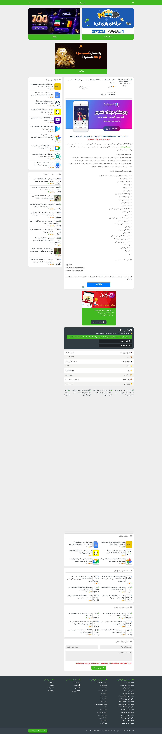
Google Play (124, 345)
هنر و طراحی (103, 94)
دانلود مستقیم (97, 322)
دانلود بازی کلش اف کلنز (127, 718)
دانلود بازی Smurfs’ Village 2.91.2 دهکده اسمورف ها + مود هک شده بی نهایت (42, 261)
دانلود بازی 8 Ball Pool (127, 710)
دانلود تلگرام (103, 685)
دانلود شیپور (103, 720)
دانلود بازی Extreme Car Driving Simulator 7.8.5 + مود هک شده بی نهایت (43, 240)
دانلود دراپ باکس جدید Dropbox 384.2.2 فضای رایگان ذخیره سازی (113, 588)
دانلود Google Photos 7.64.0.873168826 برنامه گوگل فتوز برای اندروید (113, 560)
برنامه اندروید (111, 94)
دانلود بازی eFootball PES (126, 702)
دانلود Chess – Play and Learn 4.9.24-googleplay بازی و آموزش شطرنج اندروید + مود (42, 251)
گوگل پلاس (75, 691)
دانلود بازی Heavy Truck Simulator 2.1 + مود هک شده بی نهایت (113, 631)
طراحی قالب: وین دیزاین (37, 731)
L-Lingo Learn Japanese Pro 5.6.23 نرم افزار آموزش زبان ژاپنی (80, 588)
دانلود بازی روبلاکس (128, 693)
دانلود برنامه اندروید (101, 683)
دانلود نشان (103, 699)
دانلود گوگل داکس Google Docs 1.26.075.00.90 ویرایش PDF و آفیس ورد (80, 543)
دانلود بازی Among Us (127, 712)
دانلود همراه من (102, 715)
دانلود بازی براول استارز (127, 715)
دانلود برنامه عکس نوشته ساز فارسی (104, 276)
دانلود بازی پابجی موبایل (127, 685)
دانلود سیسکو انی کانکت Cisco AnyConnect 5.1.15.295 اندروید (115, 552)
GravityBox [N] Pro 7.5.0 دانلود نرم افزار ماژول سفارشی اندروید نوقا (113, 597)
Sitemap (51, 691)
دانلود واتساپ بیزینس (101, 704)
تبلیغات (52, 685)
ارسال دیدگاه (98, 668)
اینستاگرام (127, 147)
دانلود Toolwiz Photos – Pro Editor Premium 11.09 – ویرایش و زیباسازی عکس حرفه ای (79, 579)
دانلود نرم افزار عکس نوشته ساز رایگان (89, 276)
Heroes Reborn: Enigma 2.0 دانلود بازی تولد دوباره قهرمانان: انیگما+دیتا (80, 623)
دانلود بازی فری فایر (128, 688)
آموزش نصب (124, 341)
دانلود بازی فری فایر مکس (127, 699)
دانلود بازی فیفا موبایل (128, 723)
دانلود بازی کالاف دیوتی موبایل (125, 704)
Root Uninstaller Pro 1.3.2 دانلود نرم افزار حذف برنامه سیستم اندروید (80, 597)
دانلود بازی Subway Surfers (126, 707)
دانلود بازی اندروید (129, 683)
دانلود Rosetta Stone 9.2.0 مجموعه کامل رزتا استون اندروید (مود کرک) (113, 543)
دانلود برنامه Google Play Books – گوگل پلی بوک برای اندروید (42, 127)
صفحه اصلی (50, 683)
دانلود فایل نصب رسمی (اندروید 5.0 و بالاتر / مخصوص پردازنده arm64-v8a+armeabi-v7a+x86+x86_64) (98, 337)
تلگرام (121, 147)
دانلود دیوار (104, 693)
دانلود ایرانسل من (102, 712)
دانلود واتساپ (103, 688)
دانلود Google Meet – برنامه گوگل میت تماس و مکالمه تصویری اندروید (81, 560)
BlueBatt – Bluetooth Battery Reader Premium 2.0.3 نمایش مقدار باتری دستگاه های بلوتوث (113, 579)
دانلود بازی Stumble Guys (126, 696)
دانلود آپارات (103, 723)
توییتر (77, 688)
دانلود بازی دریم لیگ (128, 691)
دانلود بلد (104, 707)
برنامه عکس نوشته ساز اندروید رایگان (119, 276)
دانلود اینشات (103, 702)
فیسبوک (76, 685)
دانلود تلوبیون (103, 718)
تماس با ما (51, 688)
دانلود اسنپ (103, 696)
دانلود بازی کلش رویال (128, 720)
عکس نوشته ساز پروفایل (77, 276)
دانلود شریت (103, 710)
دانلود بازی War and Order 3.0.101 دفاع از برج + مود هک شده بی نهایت (113, 614)
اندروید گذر (81, 2)
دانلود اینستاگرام (102, 691)
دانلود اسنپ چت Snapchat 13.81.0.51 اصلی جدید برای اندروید (80, 552)
